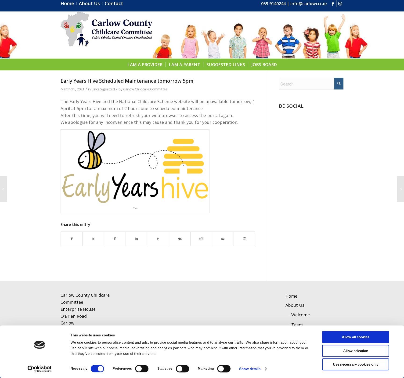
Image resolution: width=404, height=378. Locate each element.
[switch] (141, 368)
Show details (249, 369)
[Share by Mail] (223, 239)
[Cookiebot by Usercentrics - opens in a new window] (39, 368)
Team (297, 325)
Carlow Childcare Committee (145, 89)
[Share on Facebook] (71, 239)
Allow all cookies (355, 337)
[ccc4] (106, 35)
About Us (294, 305)
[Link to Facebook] (332, 3)
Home (291, 296)
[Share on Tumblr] (158, 239)
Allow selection (355, 351)
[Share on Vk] (179, 239)
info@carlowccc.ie (308, 3)
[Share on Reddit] (201, 239)
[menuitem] (68, 3)
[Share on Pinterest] (115, 239)
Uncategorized (103, 89)
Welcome (300, 314)
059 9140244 (273, 3)
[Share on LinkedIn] (136, 239)
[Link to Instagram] (339, 3)
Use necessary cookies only (355, 364)
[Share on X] (93, 239)
